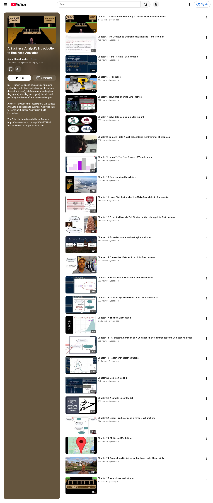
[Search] (145, 4)
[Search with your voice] (156, 4)
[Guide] (5, 4)
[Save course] (10, 69)
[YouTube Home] (18, 4)
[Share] (18, 69)
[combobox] (100, 4)
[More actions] (206, 17)
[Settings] (189, 4)
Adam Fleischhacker (18, 59)
